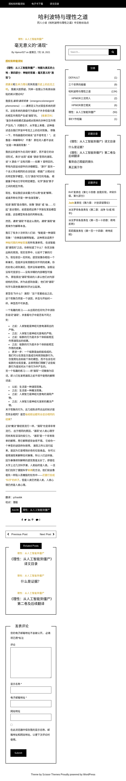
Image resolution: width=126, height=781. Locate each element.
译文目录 (54, 3)
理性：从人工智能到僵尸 (30, 39)
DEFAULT (93, 77)
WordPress (89, 774)
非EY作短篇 (93, 119)
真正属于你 (75, 167)
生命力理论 (21, 84)
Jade (71, 202)
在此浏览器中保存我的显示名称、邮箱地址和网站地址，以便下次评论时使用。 (30, 735)
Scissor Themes (51, 774)
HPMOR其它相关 (94, 105)
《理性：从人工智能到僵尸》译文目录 (92, 141)
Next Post (45, 534)
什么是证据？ (31, 581)
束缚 (30, 470)
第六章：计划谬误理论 (96, 202)
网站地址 (15, 711)
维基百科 (47, 115)
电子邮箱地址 (18, 697)
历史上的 (42, 84)
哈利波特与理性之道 (63, 17)
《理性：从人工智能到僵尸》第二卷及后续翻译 (92, 154)
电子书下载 (37, 3)
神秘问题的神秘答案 (17, 242)
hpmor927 (20, 52)
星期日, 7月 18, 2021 (39, 52)
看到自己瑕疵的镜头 (81, 161)
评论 (12, 644)
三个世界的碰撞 (93, 84)
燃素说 (9, 84)
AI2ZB (15, 510)
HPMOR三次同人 (94, 98)
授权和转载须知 (17, 3)
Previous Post (19, 534)
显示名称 (16, 684)
